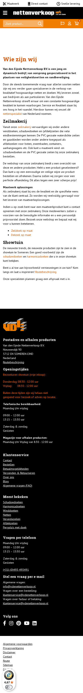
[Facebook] (4, 623)
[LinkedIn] (34, 623)
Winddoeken (10, 510)
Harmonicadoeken (14, 506)
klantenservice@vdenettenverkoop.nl (25, 595)
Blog (6, 481)
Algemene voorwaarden (17, 644)
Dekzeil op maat (21, 235)
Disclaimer (9, 652)
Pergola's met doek (14, 527)
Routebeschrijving (45, 272)
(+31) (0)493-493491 (16, 569)
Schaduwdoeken (13, 502)
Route (6, 661)
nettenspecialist (12, 114)
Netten (7, 515)
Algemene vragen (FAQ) (17, 485)
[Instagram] (11, 623)
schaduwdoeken (12, 256)
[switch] (8, 687)
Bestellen (9, 464)
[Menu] (5, 13)
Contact (7, 460)
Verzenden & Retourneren (19, 473)
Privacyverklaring (13, 648)
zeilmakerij (25, 127)
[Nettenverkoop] (39, 13)
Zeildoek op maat (21, 230)
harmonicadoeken (38, 256)
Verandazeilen (11, 519)
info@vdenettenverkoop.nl (19, 586)
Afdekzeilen (10, 523)
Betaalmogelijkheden (16, 469)
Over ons (8, 477)
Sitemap (8, 665)
